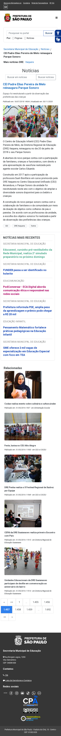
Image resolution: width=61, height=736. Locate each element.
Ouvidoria (26, 3)
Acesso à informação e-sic (12, 3)
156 (6, 675)
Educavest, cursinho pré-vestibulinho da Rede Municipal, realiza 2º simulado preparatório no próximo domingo (27, 253)
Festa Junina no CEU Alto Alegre (20, 445)
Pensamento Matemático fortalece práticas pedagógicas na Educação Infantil (24, 331)
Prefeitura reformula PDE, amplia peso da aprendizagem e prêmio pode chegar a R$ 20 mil (27, 311)
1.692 (48, 609)
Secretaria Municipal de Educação (21, 49)
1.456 (47, 602)
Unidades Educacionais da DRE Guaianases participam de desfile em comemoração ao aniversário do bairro (25, 583)
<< (11, 602)
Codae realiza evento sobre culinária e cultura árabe (30, 404)
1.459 (29, 609)
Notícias (30, 38)
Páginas (18, 38)
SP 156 (52, 3)
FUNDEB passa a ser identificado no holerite (24, 271)
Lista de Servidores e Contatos (18, 680)
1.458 (18, 609)
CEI (6, 226)
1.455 (35, 602)
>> (5, 617)
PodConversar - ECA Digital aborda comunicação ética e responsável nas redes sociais (26, 290)
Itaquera (29, 62)
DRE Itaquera (19, 226)
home (33, 226)
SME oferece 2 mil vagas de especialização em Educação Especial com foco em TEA (26, 351)
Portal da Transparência (40, 3)
